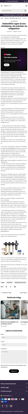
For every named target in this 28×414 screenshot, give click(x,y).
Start (2, 18)
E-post (3, 341)
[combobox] (14, 10)
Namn (2, 334)
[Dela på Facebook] (6, 286)
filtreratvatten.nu (9, 411)
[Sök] (25, 11)
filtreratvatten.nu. (5, 231)
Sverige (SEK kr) (7, 395)
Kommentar (4, 348)
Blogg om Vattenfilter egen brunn (13, 18)
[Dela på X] (10, 286)
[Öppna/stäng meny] (1, 6)
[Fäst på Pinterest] (15, 286)
